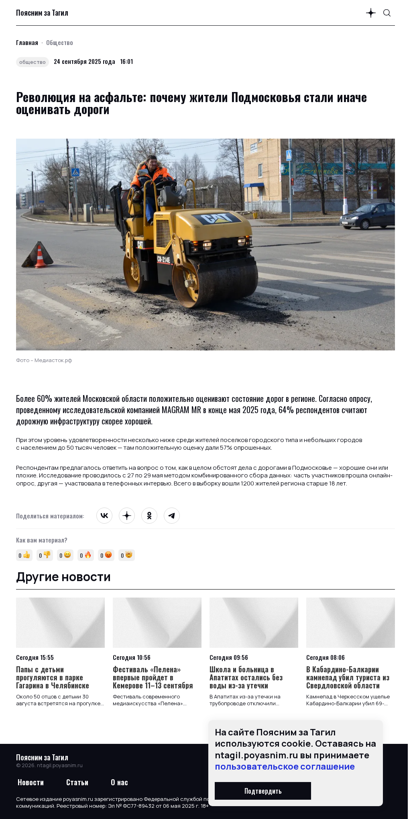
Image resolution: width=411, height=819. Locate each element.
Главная (27, 42)
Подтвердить (263, 791)
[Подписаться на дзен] (371, 13)
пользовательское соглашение (285, 766)
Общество (59, 42)
